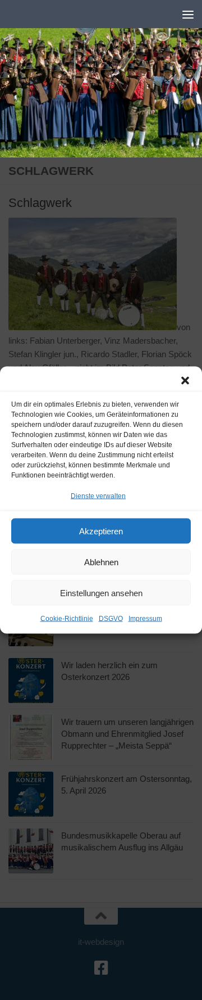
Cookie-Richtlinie (66, 619)
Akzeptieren (101, 530)
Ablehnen (101, 561)
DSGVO (111, 619)
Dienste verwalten (98, 496)
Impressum (145, 619)
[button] (185, 380)
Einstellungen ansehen (101, 592)
